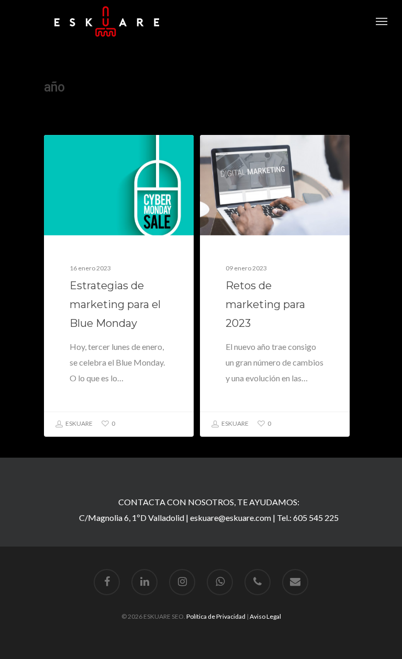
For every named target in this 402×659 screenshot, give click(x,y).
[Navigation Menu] (381, 21)
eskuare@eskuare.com (230, 517)
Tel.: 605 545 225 (308, 517)
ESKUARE (78, 423)
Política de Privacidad (215, 616)
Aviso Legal (265, 616)
